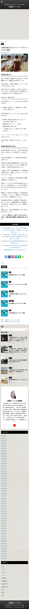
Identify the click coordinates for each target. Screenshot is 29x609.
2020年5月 (4, 558)
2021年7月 (3, 526)
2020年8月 (4, 551)
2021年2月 (3, 536)
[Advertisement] (14, 24)
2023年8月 (4, 463)
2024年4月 (4, 448)
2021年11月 (4, 516)
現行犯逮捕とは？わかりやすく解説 (17, 303)
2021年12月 (4, 513)
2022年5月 (4, 501)
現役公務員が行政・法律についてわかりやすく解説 (14, 605)
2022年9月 (4, 491)
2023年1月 (3, 481)
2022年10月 (4, 488)
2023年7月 (3, 466)
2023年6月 (4, 468)
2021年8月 (3, 523)
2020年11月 (4, 543)
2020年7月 (3, 553)
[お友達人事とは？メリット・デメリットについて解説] (16, 256)
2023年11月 (4, 456)
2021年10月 (4, 518)
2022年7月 (3, 496)
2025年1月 (3, 443)
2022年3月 (4, 506)
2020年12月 (4, 541)
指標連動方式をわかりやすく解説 (17, 274)
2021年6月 (3, 528)
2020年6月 (4, 556)
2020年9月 (4, 548)
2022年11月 (4, 486)
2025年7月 (3, 438)
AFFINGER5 (22, 607)
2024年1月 (3, 451)
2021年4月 (3, 533)
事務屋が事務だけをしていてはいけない (15, 249)
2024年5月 (4, 446)
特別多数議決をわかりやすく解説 (17, 313)
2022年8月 (4, 493)
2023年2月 (4, 478)
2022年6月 (4, 498)
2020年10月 (4, 546)
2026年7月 (3, 436)
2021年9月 (3, 521)
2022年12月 (4, 483)
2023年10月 (4, 458)
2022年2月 (4, 508)
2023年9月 (4, 461)
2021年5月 (3, 531)
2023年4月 (4, 473)
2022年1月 (3, 511)
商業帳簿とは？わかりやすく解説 (12, 321)
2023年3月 (4, 476)
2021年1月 (3, 538)
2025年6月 (4, 441)
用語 (3, 262)
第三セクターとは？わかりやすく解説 (18, 284)
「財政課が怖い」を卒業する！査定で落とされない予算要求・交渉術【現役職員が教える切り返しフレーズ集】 (15, 236)
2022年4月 (4, 503)
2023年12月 (4, 453)
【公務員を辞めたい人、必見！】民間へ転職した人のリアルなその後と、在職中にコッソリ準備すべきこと (15, 230)
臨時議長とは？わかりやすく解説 (12, 320)
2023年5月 (4, 471)
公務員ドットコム (14, 7)
